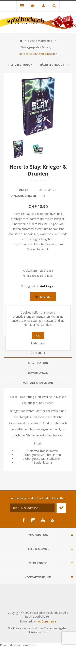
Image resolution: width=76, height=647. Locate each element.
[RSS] (52, 520)
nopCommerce (46, 621)
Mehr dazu (38, 343)
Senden (61, 508)
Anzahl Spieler (23, 196)
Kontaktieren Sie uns (38, 383)
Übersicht (38, 353)
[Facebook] (23, 520)
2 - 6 (42, 196)
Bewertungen (38, 373)
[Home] (21, 40)
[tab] (38, 353)
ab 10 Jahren (47, 189)
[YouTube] (43, 520)
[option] (18, 149)
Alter (23, 189)
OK (38, 335)
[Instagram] (33, 520)
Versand (44, 632)
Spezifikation (38, 363)
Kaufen (45, 297)
